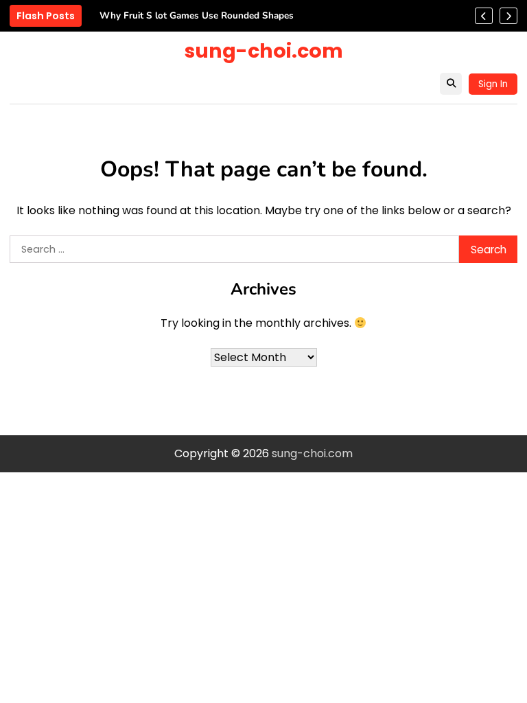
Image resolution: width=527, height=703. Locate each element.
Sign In (493, 84)
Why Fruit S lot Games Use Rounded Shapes (196, 15)
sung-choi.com (264, 51)
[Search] (451, 84)
